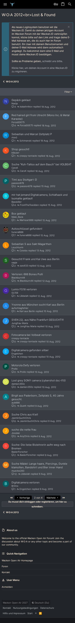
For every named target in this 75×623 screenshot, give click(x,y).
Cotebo (24, 250)
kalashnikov (26, 107)
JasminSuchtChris (21, 417)
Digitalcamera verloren (26, 482)
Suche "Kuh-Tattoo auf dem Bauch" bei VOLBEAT (42, 164)
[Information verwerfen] (68, 27)
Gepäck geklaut (21, 100)
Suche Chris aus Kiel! (25, 414)
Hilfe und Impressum (14, 613)
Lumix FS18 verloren (24, 289)
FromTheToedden (29, 205)
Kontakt (6, 572)
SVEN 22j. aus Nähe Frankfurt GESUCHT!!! (38, 319)
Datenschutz (47, 607)
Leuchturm (17, 247)
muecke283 (18, 470)
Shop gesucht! (20, 149)
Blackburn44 (18, 277)
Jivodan (16, 433)
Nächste (51, 497)
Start (30, 613)
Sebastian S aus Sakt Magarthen (31, 244)
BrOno (15, 485)
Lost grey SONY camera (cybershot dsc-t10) (39, 380)
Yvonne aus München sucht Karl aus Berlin (38, 304)
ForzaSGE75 (18, 122)
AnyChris (25, 436)
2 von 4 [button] (38, 497)
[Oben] (36, 613)
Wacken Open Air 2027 (15, 602)
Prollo (15, 368)
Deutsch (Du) (41, 602)
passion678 (18, 183)
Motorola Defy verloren (26, 365)
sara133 (24, 266)
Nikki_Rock (17, 217)
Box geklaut (19, 213)
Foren (5, 566)
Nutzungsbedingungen (25, 607)
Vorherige (24, 497)
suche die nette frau (24, 429)
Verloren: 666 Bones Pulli (27, 274)
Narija (15, 103)
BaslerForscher (20, 451)
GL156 (15, 292)
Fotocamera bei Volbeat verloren (32, 335)
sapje (14, 262)
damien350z (18, 383)
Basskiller (17, 201)
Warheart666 (26, 220)
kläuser (15, 152)
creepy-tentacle (28, 156)
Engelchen (17, 353)
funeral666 (17, 232)
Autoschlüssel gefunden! (27, 228)
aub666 (16, 402)
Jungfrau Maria (20, 323)
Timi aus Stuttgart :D (24, 179)
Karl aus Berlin (27, 311)
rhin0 (14, 137)
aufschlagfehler (20, 308)
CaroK (15, 167)
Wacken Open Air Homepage (17, 560)
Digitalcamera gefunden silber (30, 350)
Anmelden (7, 586)
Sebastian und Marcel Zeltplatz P (32, 134)
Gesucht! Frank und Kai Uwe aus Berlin (35, 259)
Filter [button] (67, 91)
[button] (5, 4)
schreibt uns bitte (52, 61)
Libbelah (24, 296)
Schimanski (26, 141)
